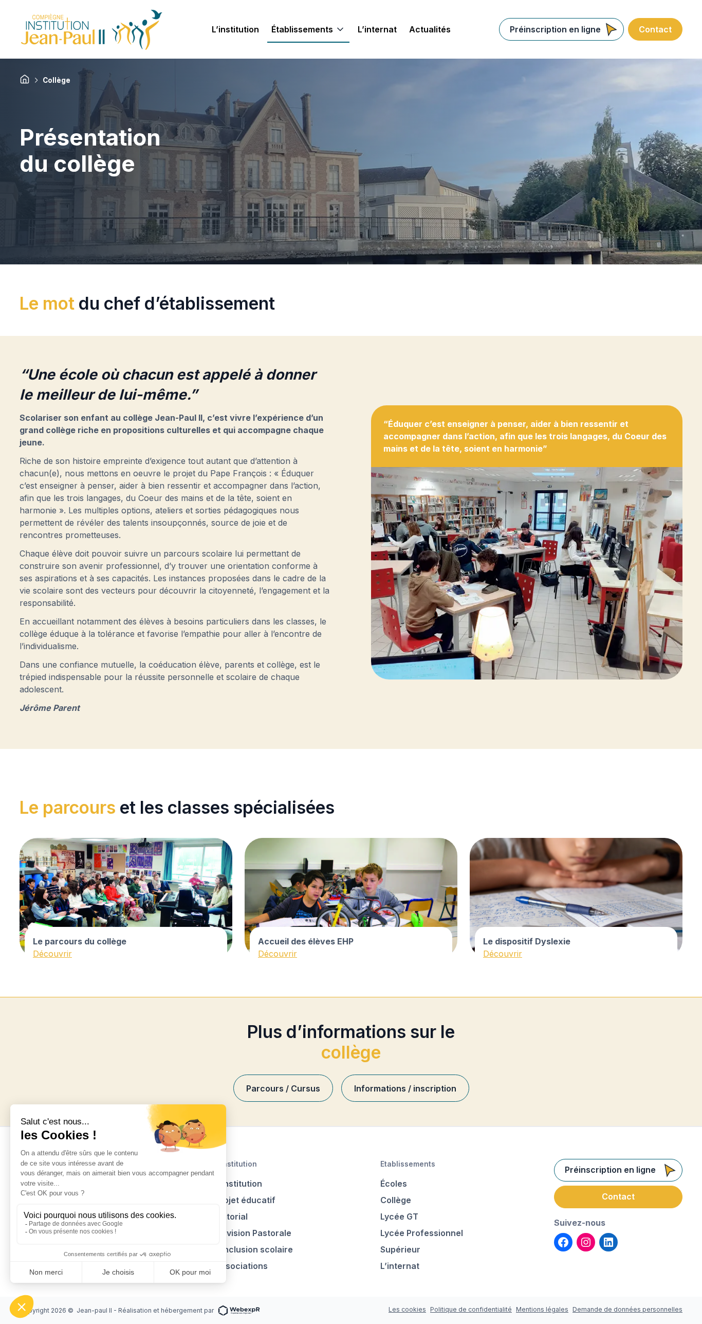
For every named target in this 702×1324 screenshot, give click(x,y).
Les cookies (407, 1309)
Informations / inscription (405, 1088)
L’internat (399, 1266)
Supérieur (400, 1249)
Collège (395, 1200)
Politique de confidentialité (471, 1309)
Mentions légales (542, 1309)
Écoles (393, 1183)
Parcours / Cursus (283, 1088)
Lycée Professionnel (421, 1233)
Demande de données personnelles (627, 1309)
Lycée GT (399, 1216)
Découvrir (52, 954)
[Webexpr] (239, 1310)
